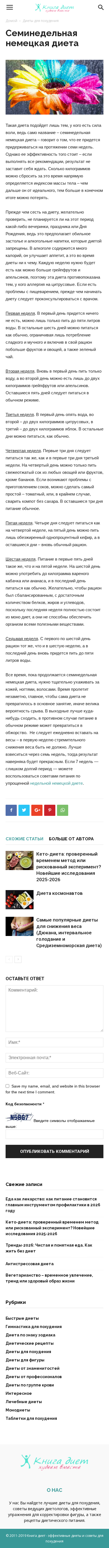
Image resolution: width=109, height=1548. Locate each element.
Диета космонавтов (59, 893)
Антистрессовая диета (30, 1264)
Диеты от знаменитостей (33, 1368)
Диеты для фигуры (25, 1360)
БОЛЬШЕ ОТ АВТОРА (71, 838)
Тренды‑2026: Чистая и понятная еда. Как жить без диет (49, 1248)
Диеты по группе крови (30, 1385)
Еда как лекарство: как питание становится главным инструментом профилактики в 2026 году (53, 1205)
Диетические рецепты (30, 1343)
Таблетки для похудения (31, 1418)
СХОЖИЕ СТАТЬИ (24, 838)
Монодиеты (18, 1410)
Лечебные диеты (24, 1402)
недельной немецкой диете (56, 783)
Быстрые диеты (22, 1318)
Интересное (19, 1393)
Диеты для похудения (41, 20)
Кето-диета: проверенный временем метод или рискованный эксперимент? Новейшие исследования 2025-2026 (68, 866)
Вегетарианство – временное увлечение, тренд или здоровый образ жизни (49, 1278)
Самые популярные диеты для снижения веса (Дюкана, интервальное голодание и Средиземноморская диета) (69, 932)
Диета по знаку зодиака (30, 1335)
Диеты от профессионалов (34, 1376)
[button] (101, 7)
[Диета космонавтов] (20, 899)
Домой (11, 20)
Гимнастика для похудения (34, 1326)
